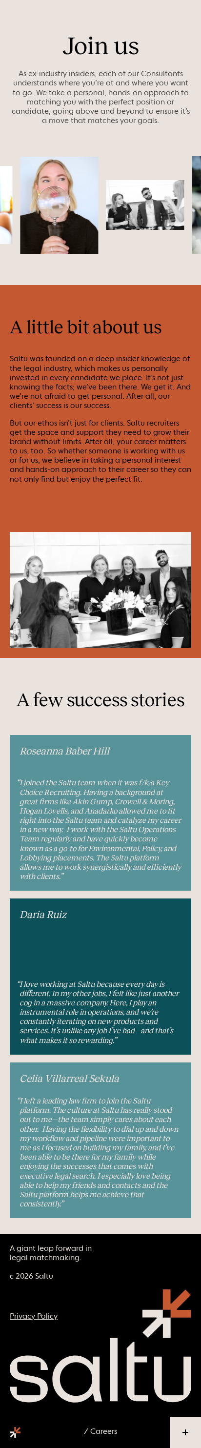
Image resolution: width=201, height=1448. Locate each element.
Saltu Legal (15, 1432)
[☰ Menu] (185, 1432)
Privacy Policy (34, 1316)
